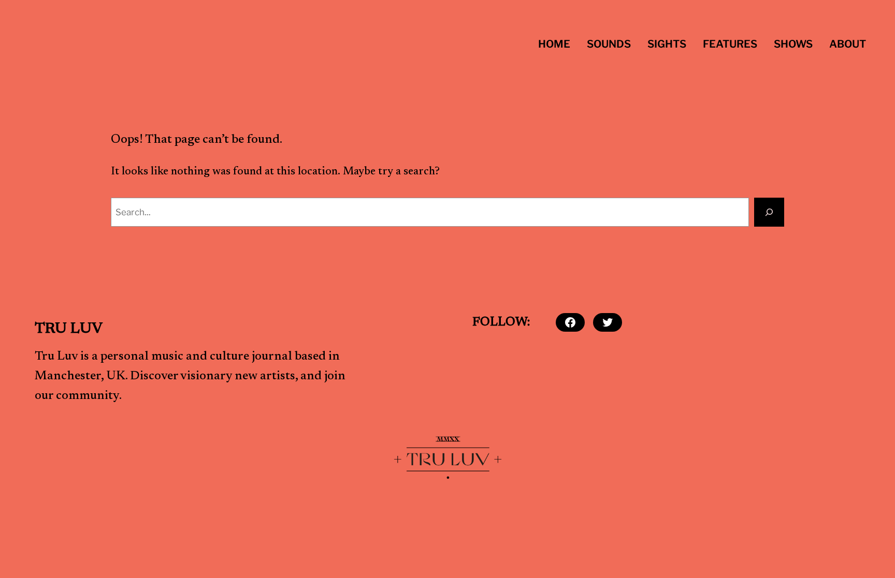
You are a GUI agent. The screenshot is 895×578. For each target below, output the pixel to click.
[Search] (769, 212)
